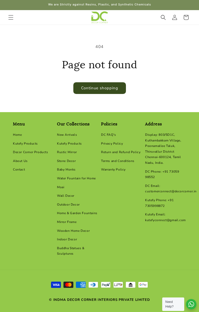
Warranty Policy (113, 169)
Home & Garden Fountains (77, 213)
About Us (20, 161)
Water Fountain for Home (76, 178)
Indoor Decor (67, 239)
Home (17, 135)
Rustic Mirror (67, 152)
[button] (11, 17)
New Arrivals (67, 135)
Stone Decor (66, 161)
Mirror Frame (66, 222)
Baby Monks (66, 169)
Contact (19, 169)
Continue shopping (99, 88)
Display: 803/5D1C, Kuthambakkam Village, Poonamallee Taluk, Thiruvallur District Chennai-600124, (163, 146)
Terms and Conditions (117, 161)
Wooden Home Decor (73, 231)
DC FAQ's (108, 135)
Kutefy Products (25, 143)
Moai (60, 187)
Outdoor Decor (68, 204)
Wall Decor (65, 196)
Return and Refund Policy (120, 152)
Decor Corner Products (30, 152)
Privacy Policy (112, 143)
